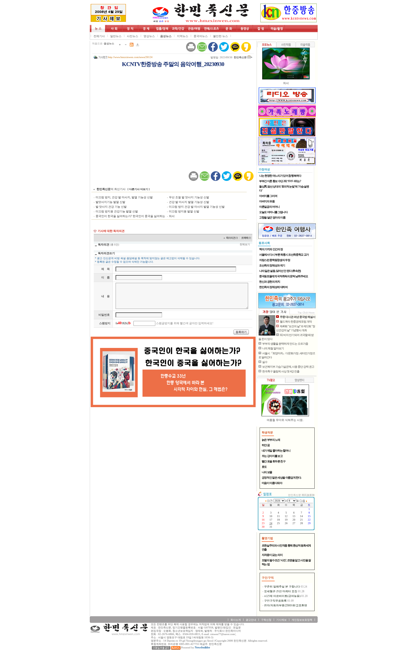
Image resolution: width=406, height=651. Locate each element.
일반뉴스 (115, 36)
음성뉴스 (166, 36)
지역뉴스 (182, 36)
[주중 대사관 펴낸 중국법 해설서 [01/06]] (266, 325)
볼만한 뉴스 (220, 36)
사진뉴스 (132, 36)
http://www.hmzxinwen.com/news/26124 (130, 57)
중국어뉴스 (201, 36)
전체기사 (99, 36)
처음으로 (97, 43)
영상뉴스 (149, 36)
